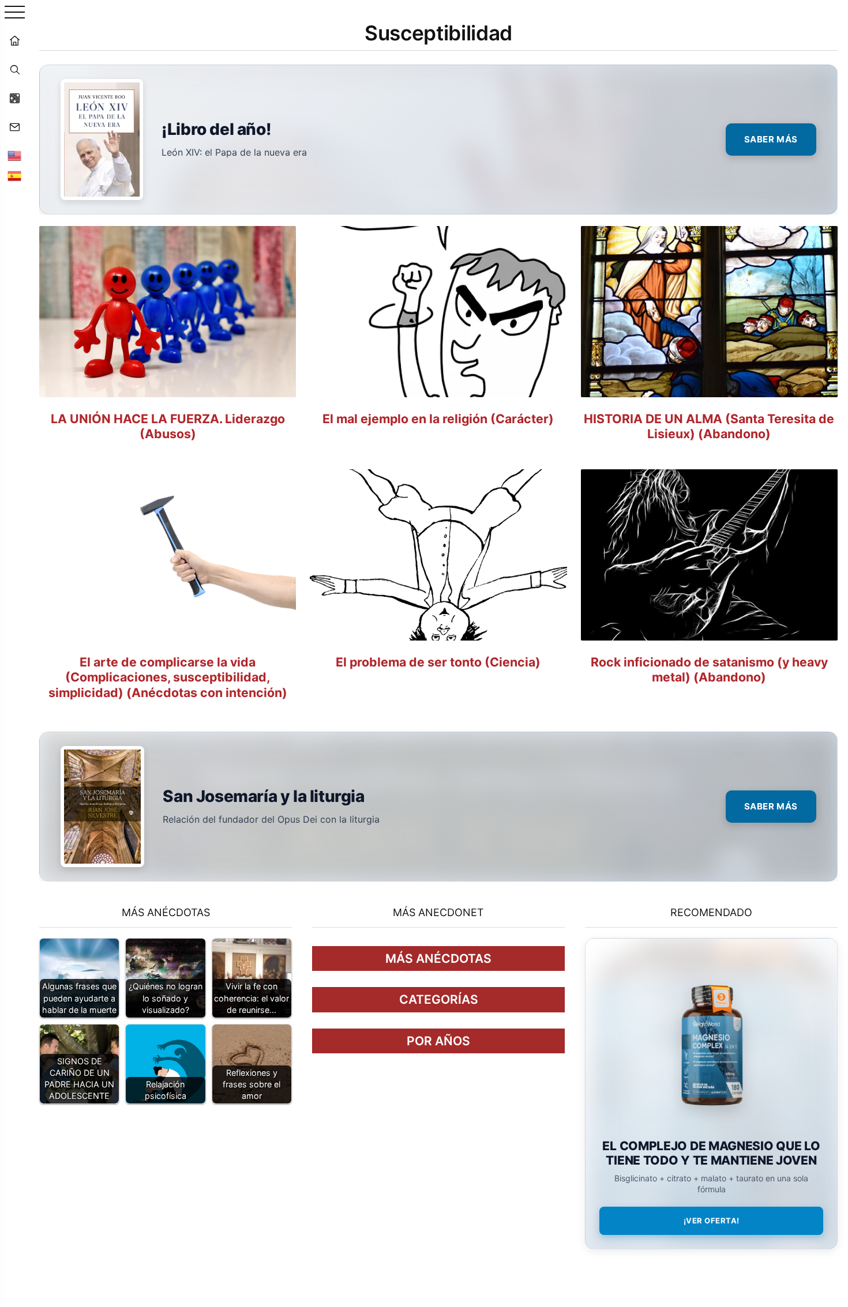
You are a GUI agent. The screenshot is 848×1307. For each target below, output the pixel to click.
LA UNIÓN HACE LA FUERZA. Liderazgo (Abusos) (168, 426)
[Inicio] (14, 40)
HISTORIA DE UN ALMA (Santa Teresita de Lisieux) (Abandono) (709, 426)
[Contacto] (14, 126)
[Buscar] (14, 69)
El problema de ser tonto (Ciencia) (438, 661)
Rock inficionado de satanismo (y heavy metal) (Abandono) (709, 669)
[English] (14, 155)
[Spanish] (14, 175)
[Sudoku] (14, 98)
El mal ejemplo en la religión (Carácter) (438, 418)
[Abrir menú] (15, 13)
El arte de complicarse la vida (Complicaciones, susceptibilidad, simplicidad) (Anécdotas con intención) (167, 677)
